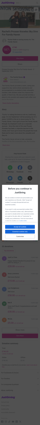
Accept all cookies (20, 227)
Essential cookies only (20, 231)
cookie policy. (23, 220)
